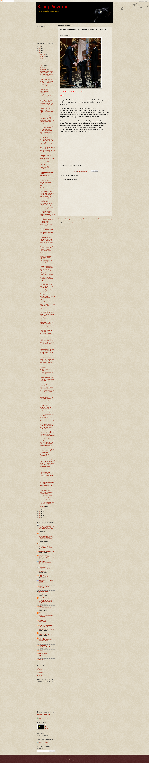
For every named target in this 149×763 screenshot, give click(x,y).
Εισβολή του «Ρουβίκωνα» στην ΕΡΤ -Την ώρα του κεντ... (47, 464)
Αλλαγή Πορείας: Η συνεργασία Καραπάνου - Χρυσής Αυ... (47, 308)
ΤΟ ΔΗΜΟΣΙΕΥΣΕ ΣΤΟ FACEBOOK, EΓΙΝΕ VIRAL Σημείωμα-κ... (46, 330)
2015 (40, 509)
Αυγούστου (42, 56)
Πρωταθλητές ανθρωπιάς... (46, 123)
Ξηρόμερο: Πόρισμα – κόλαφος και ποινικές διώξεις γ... (47, 398)
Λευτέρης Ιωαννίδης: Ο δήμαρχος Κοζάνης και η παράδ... (47, 215)
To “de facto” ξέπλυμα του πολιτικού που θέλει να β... (46, 250)
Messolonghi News (43, 555)
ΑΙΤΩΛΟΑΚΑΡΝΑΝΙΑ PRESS (45, 625)
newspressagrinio (43, 543)
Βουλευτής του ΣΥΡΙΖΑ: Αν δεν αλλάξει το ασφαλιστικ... (47, 343)
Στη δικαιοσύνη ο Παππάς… (46, 333)
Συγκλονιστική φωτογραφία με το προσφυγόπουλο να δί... (47, 148)
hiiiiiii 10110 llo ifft (42, 621)
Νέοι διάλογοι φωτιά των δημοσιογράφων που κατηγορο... (45, 384)
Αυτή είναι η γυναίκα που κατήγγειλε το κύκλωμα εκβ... (47, 340)
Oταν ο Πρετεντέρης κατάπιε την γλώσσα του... (47, 415)
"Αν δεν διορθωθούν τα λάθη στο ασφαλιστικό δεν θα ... (47, 236)
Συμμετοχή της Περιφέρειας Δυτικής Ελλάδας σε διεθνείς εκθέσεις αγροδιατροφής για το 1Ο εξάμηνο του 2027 (46, 528)
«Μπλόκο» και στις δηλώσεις (46, 115)
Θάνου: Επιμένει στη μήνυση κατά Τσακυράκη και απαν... (47, 233)
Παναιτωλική (40, 672)
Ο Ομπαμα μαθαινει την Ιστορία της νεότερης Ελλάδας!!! (46, 593)
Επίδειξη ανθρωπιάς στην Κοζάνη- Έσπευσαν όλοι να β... (46, 274)
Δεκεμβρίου (42, 54)
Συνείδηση (39, 675)
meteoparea (41, 606)
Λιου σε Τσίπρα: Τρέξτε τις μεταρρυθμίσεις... (46, 179)
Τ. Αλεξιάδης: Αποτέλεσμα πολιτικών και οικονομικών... (47, 431)
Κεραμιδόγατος (52, 6)
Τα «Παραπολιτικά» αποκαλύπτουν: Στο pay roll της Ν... (46, 229)
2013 (40, 513)
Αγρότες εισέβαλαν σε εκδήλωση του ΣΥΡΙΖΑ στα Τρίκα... (47, 460)
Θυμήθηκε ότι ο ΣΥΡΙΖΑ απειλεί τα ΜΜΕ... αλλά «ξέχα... (47, 411)
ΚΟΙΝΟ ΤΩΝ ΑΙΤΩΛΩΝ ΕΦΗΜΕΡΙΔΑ (44, 587)
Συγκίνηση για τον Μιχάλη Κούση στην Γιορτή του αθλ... (47, 151)
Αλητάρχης (41, 638)
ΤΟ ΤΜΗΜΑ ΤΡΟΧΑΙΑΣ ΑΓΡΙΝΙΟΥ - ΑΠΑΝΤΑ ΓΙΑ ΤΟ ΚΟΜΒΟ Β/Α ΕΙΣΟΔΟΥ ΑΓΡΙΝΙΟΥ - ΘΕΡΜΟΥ (46, 546)
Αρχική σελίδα (84, 219)
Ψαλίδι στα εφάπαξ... (44, 452)
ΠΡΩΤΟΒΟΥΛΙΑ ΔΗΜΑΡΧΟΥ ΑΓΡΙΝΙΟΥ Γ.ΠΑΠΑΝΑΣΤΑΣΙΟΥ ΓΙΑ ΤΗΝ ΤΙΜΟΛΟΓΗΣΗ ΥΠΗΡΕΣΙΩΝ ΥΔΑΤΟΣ (46, 601)
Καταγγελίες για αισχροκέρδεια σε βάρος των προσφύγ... (47, 356)
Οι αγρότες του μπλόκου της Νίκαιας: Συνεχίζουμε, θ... (46, 240)
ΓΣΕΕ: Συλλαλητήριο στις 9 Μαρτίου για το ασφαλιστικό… (47, 425)
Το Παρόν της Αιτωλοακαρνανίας (43, 656)
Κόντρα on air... (43, 98)
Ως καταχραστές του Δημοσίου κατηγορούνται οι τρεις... (46, 373)
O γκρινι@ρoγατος (43, 591)
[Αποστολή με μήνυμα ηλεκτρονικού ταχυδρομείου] (91, 171)
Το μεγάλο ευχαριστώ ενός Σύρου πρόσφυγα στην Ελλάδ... (47, 95)
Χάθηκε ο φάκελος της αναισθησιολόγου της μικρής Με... (47, 301)
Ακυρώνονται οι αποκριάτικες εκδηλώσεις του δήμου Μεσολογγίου (46, 557)
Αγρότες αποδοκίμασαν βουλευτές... (45, 92)
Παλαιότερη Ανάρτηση (105, 219)
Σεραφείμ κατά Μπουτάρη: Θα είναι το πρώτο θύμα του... (46, 323)
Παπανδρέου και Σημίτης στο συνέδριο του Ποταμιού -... (46, 218)
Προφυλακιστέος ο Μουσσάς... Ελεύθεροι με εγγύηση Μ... (46, 246)
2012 (40, 515)
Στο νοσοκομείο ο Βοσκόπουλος (47, 264)
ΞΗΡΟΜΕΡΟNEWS (43, 525)
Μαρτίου (42, 67)
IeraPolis (41, 633)
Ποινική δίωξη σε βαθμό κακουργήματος (45, 473)
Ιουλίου (42, 58)
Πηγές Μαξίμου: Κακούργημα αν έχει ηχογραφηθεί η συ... (47, 75)
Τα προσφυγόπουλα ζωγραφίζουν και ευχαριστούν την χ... (47, 117)
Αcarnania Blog (42, 567)
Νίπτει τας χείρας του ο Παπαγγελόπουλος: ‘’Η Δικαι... (47, 270)
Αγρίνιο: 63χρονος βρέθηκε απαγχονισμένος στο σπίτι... (47, 439)
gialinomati (41, 575)
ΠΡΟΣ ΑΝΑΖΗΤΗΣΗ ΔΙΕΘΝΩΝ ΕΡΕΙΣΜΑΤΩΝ (47, 405)
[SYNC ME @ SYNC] (42, 718)
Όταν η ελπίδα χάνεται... (45, 466)
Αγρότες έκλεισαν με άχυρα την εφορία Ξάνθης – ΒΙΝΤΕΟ (47, 391)
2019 (40, 48)
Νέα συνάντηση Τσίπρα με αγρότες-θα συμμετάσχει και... (47, 418)
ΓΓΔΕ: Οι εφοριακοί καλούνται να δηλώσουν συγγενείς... (47, 388)
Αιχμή (38, 668)
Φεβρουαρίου (43, 69)
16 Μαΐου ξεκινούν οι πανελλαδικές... (44, 85)
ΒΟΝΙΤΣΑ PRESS (43, 653)
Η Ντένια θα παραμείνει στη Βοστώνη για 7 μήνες (46, 261)
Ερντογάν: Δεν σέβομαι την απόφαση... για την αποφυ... (47, 140)
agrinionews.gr (42, 645)
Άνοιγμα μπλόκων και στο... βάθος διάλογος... (46, 428)
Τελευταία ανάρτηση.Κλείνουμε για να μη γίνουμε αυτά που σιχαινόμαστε (46, 640)
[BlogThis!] (93, 171)
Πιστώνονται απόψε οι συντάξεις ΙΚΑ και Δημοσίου (47, 326)
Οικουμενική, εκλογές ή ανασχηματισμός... (45, 222)
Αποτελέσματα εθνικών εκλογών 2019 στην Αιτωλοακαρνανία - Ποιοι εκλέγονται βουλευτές (46, 570)
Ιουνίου (42, 60)
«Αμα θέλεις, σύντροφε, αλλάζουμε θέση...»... (45, 253)
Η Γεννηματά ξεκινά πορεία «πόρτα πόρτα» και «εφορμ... (47, 267)
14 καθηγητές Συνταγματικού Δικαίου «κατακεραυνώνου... (47, 363)
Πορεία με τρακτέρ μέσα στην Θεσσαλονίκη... (46, 287)
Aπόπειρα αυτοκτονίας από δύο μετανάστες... (47, 346)
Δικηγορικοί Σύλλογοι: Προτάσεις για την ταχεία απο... (47, 290)
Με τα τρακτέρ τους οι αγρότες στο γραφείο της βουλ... (46, 197)
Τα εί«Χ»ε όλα (43, 185)
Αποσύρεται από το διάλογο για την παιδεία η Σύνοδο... (47, 194)
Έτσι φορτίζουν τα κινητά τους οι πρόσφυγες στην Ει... (47, 107)
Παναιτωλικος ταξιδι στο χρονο (46, 551)
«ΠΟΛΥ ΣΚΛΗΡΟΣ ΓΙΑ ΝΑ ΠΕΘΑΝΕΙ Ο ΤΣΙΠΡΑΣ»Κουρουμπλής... (46, 204)
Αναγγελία (39, 669)
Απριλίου (42, 65)
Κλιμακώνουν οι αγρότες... (46, 457)
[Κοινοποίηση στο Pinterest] (97, 171)
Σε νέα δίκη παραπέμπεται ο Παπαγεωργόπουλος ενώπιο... (47, 72)
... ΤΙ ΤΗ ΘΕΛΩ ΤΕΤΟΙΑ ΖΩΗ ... (45, 576)
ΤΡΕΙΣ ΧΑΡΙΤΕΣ (42, 620)
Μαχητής (39, 671)
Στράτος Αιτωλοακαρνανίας (45, 597)
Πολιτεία (39, 673)
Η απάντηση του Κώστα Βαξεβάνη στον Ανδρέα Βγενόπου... (45, 163)
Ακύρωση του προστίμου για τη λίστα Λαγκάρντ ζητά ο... (47, 489)
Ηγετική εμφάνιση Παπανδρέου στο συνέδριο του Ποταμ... (47, 208)
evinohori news (42, 659)
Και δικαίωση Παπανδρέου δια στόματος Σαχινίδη (47, 408)
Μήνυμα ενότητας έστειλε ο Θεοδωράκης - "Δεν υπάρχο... (47, 133)
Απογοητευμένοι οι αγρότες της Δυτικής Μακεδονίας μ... (47, 350)
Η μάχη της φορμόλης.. (44, 582)
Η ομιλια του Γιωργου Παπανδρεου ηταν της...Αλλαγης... (44, 167)
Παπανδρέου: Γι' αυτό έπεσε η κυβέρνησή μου (46, 200)
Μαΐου (41, 63)
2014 (40, 511)
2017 (40, 50)
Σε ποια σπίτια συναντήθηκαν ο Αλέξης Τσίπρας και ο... (47, 82)
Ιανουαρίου (42, 506)
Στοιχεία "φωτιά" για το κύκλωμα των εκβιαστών (47, 486)
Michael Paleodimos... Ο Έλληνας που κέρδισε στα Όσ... (46, 111)
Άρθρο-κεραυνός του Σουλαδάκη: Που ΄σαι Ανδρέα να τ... (47, 121)
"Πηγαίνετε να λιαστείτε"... (46, 284)
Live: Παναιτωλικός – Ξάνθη (46, 191)
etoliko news (42, 561)
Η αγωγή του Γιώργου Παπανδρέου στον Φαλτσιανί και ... (47, 319)
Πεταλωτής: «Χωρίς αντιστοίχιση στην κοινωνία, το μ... (47, 126)
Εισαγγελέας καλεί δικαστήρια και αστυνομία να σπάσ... (46, 443)
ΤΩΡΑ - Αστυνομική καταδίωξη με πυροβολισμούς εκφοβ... (47, 297)
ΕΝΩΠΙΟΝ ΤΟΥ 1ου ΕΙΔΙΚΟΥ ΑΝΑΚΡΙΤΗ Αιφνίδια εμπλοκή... (46, 257)
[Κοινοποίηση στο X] (94, 171)
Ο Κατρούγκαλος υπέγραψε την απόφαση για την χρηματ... (47, 449)
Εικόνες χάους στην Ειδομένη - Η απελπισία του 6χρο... (47, 101)
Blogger (81, 760)
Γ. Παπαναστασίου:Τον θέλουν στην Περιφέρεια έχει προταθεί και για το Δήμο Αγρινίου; (46, 615)
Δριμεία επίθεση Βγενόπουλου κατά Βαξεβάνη (46, 353)
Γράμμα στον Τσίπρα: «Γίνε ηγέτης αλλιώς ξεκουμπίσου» (47, 225)
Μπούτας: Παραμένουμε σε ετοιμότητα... (46, 366)
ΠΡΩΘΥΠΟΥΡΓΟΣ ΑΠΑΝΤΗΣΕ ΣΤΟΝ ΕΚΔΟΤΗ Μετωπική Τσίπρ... (47, 172)
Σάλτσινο (41, 650)
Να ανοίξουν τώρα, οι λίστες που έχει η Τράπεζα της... (47, 305)
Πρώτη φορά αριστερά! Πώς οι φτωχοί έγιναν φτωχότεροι (46, 278)
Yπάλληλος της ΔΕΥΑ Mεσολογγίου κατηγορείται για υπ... (47, 435)
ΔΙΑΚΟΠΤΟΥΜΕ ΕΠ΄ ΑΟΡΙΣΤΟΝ (45, 634)
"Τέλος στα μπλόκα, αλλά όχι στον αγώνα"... (46, 136)
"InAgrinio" (41, 613)
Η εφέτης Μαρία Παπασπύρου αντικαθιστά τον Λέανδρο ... (46, 336)
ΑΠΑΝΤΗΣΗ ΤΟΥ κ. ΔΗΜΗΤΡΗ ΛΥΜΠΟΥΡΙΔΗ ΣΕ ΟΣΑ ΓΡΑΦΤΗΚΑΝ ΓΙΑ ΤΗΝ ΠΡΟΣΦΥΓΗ (46, 628)
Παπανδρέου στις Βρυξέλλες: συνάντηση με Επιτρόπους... (47, 401)
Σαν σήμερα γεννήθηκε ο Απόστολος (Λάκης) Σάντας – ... (47, 499)
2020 (40, 46)
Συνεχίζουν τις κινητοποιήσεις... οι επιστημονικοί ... (47, 88)
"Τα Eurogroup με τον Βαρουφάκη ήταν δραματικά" (47, 421)
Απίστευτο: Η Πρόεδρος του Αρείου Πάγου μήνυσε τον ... (47, 446)
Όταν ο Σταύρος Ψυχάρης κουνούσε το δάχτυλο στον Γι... (47, 469)
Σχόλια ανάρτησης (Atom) (70, 222)
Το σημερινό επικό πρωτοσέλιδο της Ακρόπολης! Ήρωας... (47, 503)
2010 (40, 517)
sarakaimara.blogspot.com (45, 533)
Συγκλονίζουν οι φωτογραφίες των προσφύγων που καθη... (47, 311)
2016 (40, 52)
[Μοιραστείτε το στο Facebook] (96, 171)
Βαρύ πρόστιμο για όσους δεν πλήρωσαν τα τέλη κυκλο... (46, 104)
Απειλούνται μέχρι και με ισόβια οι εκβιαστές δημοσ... (47, 380)
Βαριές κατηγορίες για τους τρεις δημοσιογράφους (47, 493)
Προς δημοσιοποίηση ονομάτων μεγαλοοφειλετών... (47, 281)
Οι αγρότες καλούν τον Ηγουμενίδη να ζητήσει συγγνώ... (45, 155)
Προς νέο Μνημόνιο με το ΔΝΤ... (47, 495)
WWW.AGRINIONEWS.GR (44, 646)
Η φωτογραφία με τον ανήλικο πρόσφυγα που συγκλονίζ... (47, 376)
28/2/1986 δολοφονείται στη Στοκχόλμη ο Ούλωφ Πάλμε (46, 130)
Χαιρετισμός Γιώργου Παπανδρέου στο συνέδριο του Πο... (47, 144)
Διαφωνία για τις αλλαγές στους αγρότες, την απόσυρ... (47, 360)
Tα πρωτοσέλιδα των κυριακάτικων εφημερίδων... (47, 176)
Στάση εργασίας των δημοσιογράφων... (44, 455)
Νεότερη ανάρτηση (64, 219)
